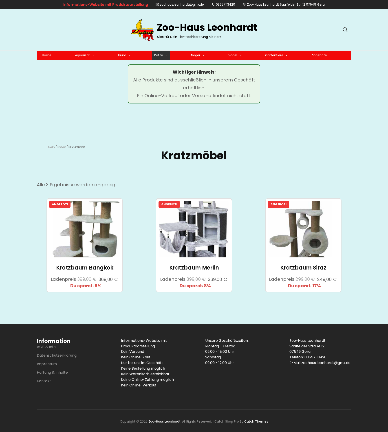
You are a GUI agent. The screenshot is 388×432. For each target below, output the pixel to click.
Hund (122, 55)
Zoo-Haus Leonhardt (207, 27)
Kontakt (44, 381)
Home (46, 55)
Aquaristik (82, 55)
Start (51, 147)
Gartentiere (274, 55)
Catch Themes (256, 421)
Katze (158, 55)
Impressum (47, 363)
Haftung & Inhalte (52, 372)
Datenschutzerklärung (57, 355)
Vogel (232, 55)
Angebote (319, 55)
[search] (345, 30)
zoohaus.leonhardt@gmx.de (182, 4)
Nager (195, 55)
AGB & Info (46, 346)
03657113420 (225, 4)
